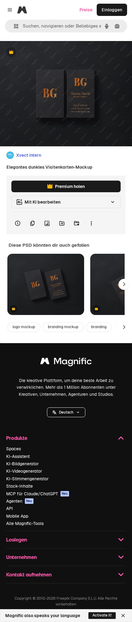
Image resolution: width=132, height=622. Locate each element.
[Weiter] (124, 284)
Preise (86, 10)
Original (39, 52)
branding (99, 326)
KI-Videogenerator (24, 471)
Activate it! (102, 615)
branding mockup (63, 326)
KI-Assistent (18, 456)
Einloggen (112, 10)
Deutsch (66, 412)
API (9, 508)
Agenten (19, 501)
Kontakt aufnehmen (29, 574)
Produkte (16, 438)
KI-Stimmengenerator (27, 478)
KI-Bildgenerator (22, 463)
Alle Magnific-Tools (25, 523)
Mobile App (17, 516)
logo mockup (24, 326)
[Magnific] (66, 362)
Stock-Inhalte (19, 486)
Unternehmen (21, 557)
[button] (66, 412)
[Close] (123, 615)
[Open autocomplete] (13, 26)
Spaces (13, 449)
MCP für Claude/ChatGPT (37, 493)
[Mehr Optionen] (91, 223)
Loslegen (16, 539)
